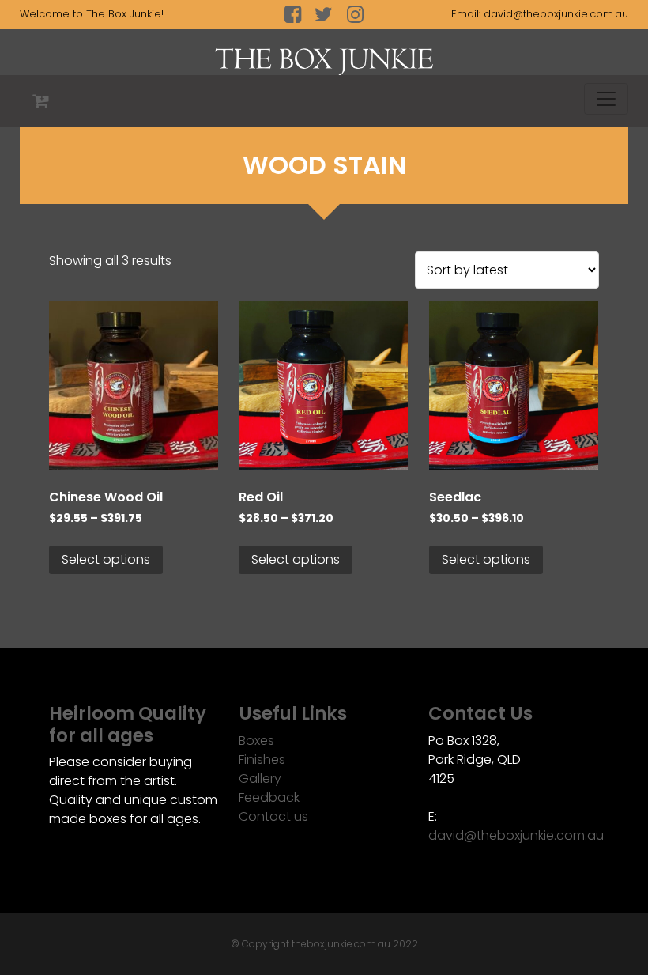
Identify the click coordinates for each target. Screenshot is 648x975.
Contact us (273, 816)
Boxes (256, 740)
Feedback (269, 797)
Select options (106, 559)
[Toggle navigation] (606, 99)
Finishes (262, 759)
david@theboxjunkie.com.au (556, 13)
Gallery (260, 778)
